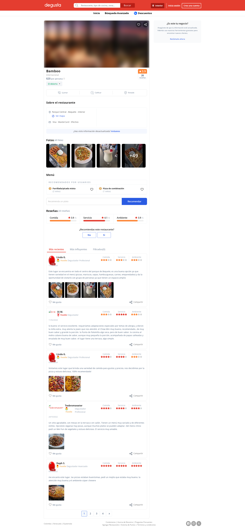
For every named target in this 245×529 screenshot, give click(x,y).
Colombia (47, 523)
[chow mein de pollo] (73, 289)
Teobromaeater (73, 405)
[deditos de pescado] (56, 289)
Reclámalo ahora (177, 39)
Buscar (127, 5)
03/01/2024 (53, 362)
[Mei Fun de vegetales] (56, 441)
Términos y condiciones (146, 525)
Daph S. (60, 463)
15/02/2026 (53, 265)
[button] (63, 93)
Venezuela (57, 523)
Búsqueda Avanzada (117, 13)
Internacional (52, 75)
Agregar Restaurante (110, 525)
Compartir (138, 302)
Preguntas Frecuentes (143, 522)
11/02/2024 (53, 320)
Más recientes (56, 249)
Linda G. (61, 257)
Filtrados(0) (99, 249)
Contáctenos (111, 522)
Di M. (60, 311)
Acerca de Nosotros (125, 522)
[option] (96, 50)
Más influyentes (78, 249)
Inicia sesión (174, 5)
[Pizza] (73, 383)
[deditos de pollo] (106, 289)
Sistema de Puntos (128, 525)
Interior (159, 5)
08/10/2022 (53, 471)
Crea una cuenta (191, 5)
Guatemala (67, 523)
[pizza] (56, 383)
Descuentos (143, 13)
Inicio (96, 13)
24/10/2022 (53, 417)
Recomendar (134, 201)
